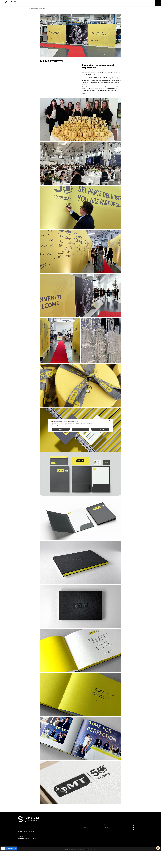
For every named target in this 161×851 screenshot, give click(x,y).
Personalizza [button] (100, 429)
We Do (84, 830)
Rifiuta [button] (80, 429)
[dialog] (80, 425)
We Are (84, 827)
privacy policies (88, 849)
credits (94, 849)
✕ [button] (109, 420)
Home (30, 8)
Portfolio (35, 8)
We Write (106, 827)
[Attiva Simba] (158, 848)
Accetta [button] (61, 429)
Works (105, 825)
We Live (105, 830)
